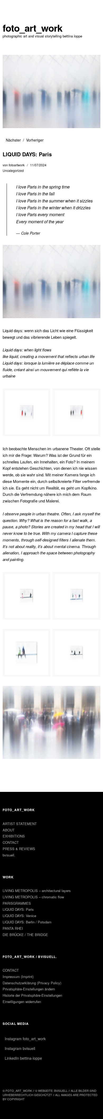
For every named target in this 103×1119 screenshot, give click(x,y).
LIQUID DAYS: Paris (18, 909)
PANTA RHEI (13, 928)
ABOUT (9, 829)
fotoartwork (17, 165)
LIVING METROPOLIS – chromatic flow (33, 896)
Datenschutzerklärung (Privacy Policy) (32, 982)
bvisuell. (9, 855)
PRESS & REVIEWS (19, 848)
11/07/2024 (38, 165)
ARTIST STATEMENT (20, 823)
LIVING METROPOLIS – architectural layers (37, 890)
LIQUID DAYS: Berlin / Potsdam (27, 921)
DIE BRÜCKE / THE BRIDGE (25, 934)
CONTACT (11, 842)
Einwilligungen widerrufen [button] (22, 1001)
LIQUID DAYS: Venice (19, 915)
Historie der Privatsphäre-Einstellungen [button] (32, 995)
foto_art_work (32, 27)
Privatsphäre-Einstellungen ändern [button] (29, 988)
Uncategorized (13, 170)
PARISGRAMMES (17, 903)
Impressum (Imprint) (18, 976)
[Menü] (9, 6)
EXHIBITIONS (14, 836)
